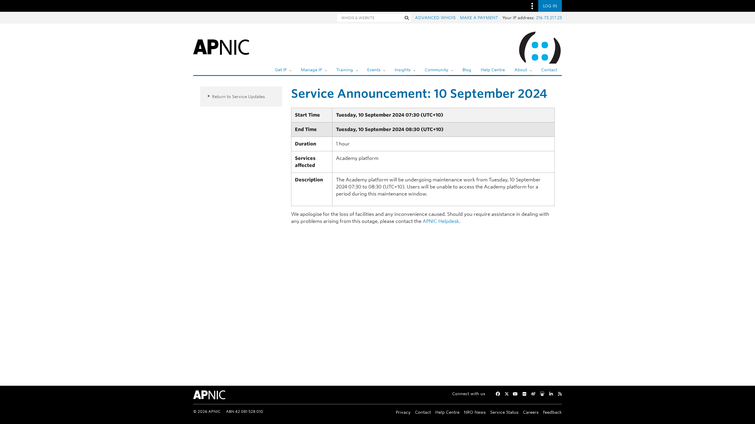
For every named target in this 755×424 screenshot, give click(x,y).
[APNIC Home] (221, 46)
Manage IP (311, 69)
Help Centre (493, 69)
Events (373, 69)
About (520, 69)
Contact (549, 69)
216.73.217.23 (549, 17)
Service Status (504, 412)
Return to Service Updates (238, 96)
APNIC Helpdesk (441, 221)
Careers (531, 412)
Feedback (552, 412)
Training (344, 69)
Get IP (281, 69)
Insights (403, 69)
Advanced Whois (435, 17)
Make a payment (479, 17)
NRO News (475, 412)
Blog (466, 69)
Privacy (403, 412)
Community (436, 69)
